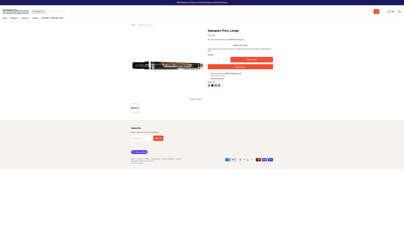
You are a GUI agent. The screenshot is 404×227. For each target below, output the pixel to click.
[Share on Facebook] (209, 85)
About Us (25, 18)
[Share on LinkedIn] (215, 85)
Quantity (211, 55)
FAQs (147, 159)
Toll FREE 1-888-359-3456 (52, 18)
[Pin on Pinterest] (219, 85)
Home (5, 18)
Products (14, 18)
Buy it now (240, 67)
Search (133, 159)
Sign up (158, 138)
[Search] (376, 11)
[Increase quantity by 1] (226, 60)
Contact (35, 18)
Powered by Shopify (137, 163)
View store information (217, 78)
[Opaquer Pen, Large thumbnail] (135, 108)
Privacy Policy (155, 159)
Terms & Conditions (168, 159)
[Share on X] (212, 85)
